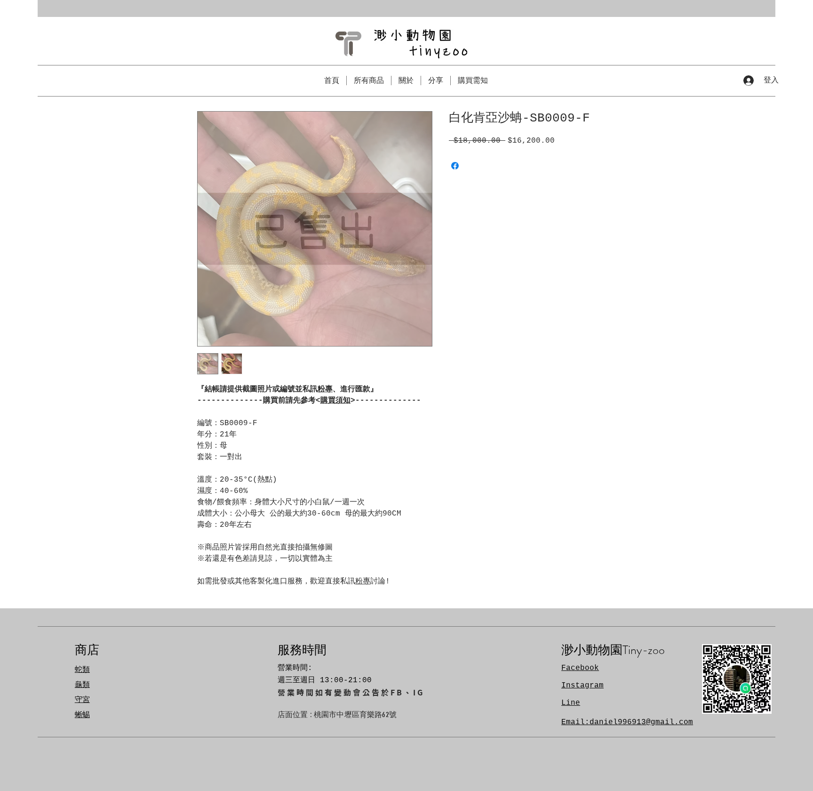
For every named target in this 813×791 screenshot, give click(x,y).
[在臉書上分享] (455, 165)
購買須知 (335, 400)
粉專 (325, 389)
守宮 (82, 700)
